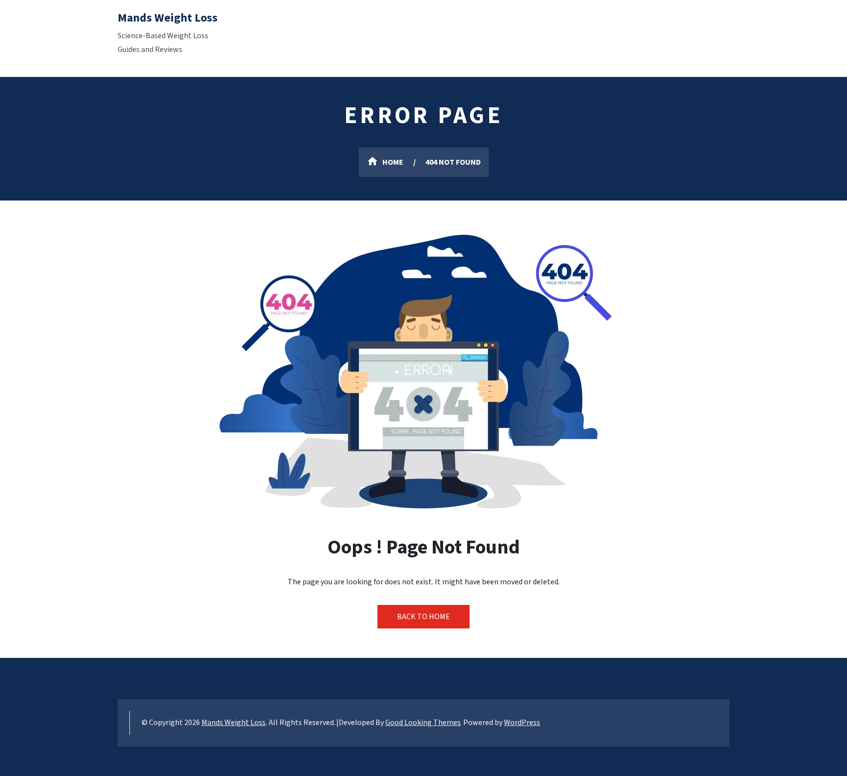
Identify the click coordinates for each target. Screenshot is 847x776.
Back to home (423, 616)
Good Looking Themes (423, 722)
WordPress (522, 722)
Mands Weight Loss (168, 17)
